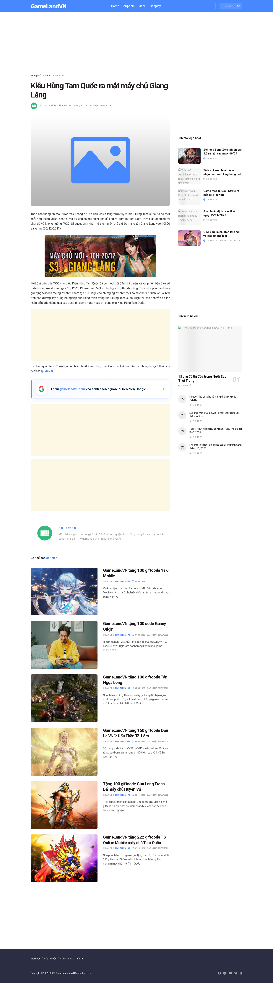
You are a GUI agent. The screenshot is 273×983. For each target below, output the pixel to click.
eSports (129, 6)
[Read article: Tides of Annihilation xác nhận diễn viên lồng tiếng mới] (189, 176)
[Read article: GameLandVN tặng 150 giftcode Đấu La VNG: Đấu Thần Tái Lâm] (64, 751)
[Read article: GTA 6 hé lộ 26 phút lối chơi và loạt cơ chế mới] (189, 238)
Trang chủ (36, 75)
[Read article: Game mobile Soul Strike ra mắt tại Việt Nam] (189, 197)
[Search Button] (238, 6)
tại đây (45, 371)
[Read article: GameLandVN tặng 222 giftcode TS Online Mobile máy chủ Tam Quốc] (64, 858)
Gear (142, 6)
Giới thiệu (35, 958)
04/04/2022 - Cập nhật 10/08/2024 (151, 741)
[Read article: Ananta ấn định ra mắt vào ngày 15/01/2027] (189, 217)
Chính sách (66, 958)
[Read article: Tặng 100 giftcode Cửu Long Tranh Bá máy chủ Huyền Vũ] (64, 805)
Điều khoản (50, 958)
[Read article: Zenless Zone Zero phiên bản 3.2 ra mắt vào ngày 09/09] (189, 156)
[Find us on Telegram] (224, 973)
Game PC (60, 75)
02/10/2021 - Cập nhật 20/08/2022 (151, 848)
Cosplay (155, 6)
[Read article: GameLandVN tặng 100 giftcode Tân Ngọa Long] (64, 698)
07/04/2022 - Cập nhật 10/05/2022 (151, 635)
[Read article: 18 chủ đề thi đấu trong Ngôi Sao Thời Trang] (210, 349)
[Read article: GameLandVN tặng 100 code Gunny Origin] (64, 645)
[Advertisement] (136, 44)
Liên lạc (80, 958)
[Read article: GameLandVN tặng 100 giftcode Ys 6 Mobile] (64, 591)
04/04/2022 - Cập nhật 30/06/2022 (151, 688)
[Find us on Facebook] (219, 973)
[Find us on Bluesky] (235, 973)
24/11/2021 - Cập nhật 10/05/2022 (151, 795)
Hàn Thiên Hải (59, 105)
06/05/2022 (139, 581)
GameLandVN (49, 6)
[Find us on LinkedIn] (241, 973)
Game (115, 6)
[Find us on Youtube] (230, 973)
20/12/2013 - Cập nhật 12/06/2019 (92, 105)
